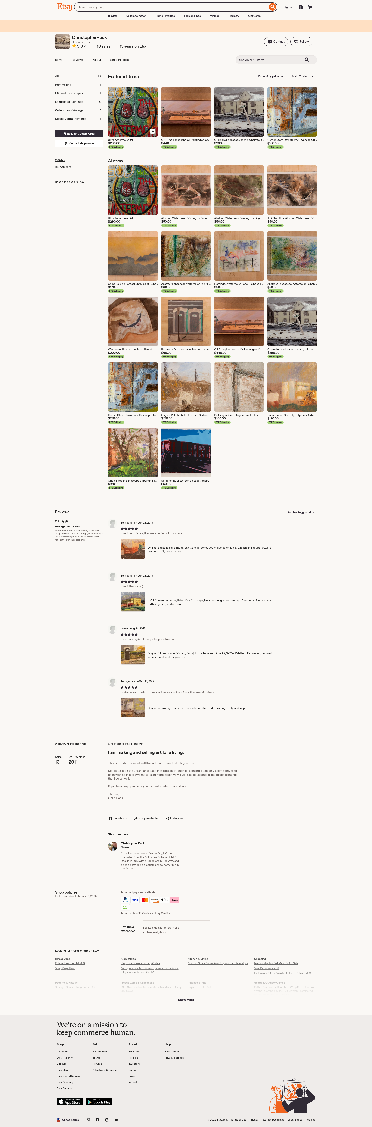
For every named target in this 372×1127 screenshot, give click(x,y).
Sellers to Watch (136, 15)
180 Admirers (63, 166)
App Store (70, 1101)
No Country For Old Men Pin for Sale (276, 963)
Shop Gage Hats (65, 968)
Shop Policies (119, 60)
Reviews (78, 60)
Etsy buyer (127, 522)
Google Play (99, 1101)
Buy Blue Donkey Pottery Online (140, 963)
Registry (234, 15)
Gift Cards (254, 15)
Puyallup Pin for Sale (200, 987)
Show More (186, 1000)
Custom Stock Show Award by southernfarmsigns (218, 963)
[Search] (272, 7)
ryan (123, 628)
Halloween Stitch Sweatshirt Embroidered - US (282, 973)
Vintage (215, 15)
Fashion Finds (192, 15)
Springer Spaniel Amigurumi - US (75, 987)
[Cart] (310, 7)
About (97, 60)
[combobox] (171, 7)
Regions (310, 1119)
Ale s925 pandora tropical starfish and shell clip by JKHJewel (151, 989)
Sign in (288, 7)
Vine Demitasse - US (266, 968)
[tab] (79, 76)
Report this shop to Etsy (69, 181)
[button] (276, 41)
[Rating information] (74, 46)
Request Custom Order (80, 133)
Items (58, 60)
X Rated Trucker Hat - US (70, 963)
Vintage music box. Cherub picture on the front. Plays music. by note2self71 (150, 970)
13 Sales (60, 160)
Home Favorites (165, 15)
